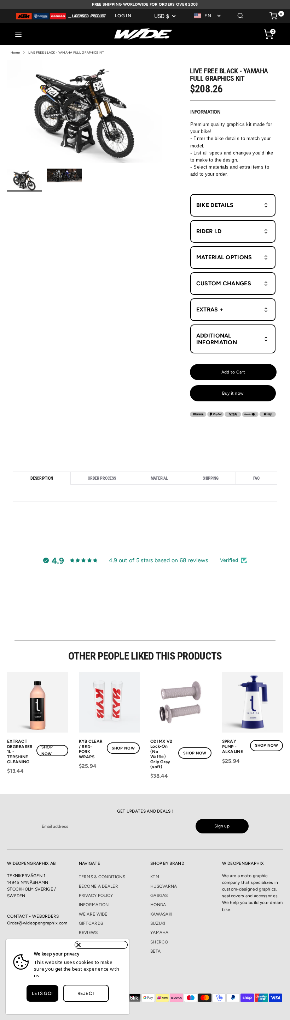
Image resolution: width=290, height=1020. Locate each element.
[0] (273, 17)
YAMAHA (159, 932)
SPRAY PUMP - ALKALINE (232, 746)
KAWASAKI (161, 914)
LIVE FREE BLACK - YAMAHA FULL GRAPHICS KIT (66, 52)
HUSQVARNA (163, 886)
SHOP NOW (47, 750)
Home (15, 52)
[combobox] (208, 16)
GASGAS (159, 895)
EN (207, 15)
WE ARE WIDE (93, 914)
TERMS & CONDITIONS (102, 876)
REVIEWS (88, 932)
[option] (84, 114)
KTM (154, 876)
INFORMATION (94, 904)
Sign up (222, 826)
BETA (155, 951)
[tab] (41, 478)
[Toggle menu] (18, 34)
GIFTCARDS (91, 923)
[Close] (101, 944)
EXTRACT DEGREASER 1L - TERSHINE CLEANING (20, 751)
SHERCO (159, 942)
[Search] (240, 14)
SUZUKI (158, 923)
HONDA (158, 904)
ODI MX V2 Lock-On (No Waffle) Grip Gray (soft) (161, 754)
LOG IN (123, 15)
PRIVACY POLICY (96, 895)
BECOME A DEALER (98, 886)
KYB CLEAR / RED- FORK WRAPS (91, 749)
